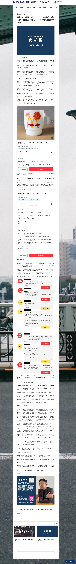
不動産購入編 (28, 7)
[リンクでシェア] (17, 516)
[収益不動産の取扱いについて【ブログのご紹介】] (24, 531)
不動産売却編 (22, 7)
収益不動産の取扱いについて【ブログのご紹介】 (24, 540)
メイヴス (31, 509)
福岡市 (51, 509)
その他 (39, 7)
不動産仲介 (21, 509)
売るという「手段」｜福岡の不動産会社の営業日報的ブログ (47, 540)
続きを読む (50, 7)
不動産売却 (45, 7)
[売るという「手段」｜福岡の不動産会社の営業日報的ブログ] (47, 531)
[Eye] (21, 2)
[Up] (38, 562)
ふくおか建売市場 (46, 509)
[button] (33, 1)
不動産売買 (28, 509)
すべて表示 (56, 523)
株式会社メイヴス (36, 509)
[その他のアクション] (53, 14)
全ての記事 (16, 7)
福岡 (24, 509)
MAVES (41, 509)
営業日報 (34, 7)
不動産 (18, 509)
